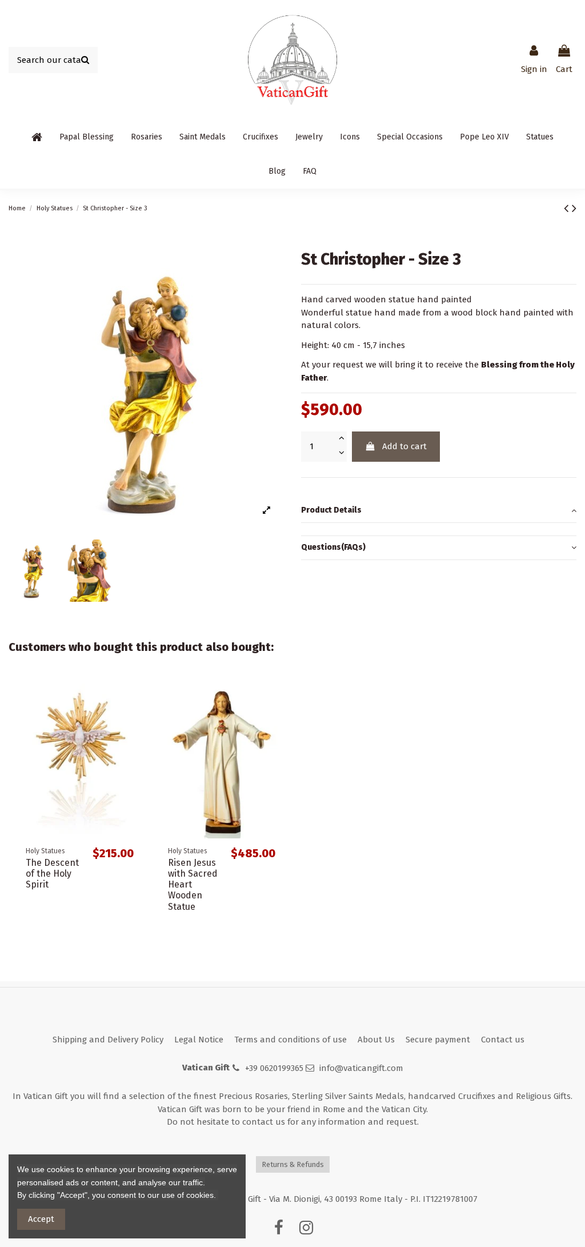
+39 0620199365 (274, 1068)
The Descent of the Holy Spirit (52, 873)
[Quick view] (133, 695)
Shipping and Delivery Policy (108, 1039)
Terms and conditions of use (290, 1039)
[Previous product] (568, 208)
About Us (376, 1039)
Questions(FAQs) (333, 547)
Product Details (331, 510)
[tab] (438, 511)
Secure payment (438, 1039)
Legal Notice (198, 1039)
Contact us (502, 1039)
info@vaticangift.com (361, 1068)
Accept (41, 1219)
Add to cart (404, 446)
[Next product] (574, 208)
